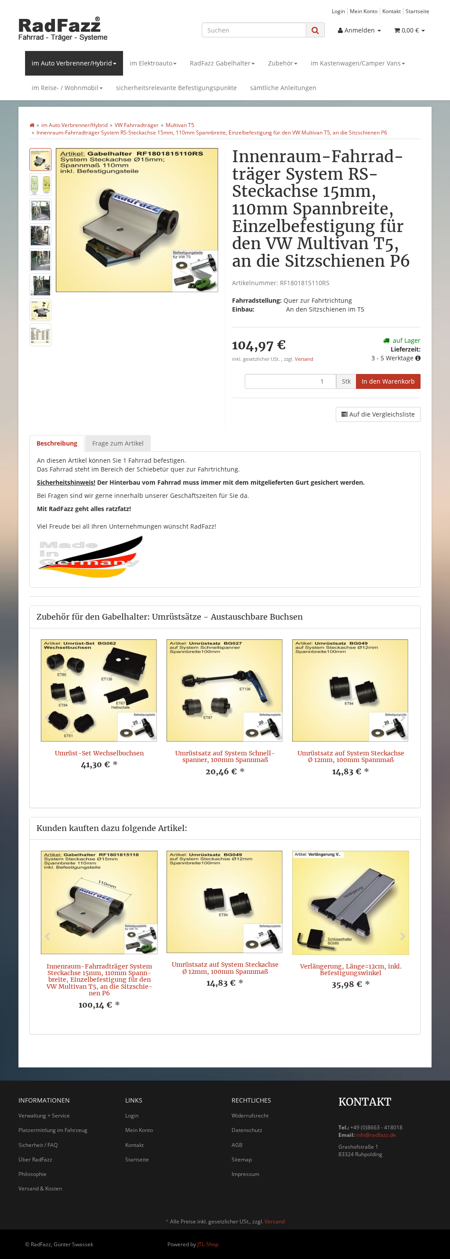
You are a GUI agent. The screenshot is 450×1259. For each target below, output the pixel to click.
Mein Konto (363, 11)
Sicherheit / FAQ (38, 1145)
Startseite (417, 11)
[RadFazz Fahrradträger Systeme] (82, 28)
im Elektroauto (151, 63)
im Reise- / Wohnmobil (65, 87)
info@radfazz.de (376, 1135)
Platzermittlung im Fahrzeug (52, 1130)
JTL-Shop (207, 1244)
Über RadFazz (35, 1159)
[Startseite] (31, 125)
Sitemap (242, 1159)
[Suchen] (315, 30)
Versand (304, 359)
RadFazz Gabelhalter (220, 63)
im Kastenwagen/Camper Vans (356, 63)
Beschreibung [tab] (56, 443)
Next (403, 718)
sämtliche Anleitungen (283, 87)
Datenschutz (247, 1130)
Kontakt (391, 11)
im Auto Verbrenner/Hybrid (72, 63)
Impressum (245, 1174)
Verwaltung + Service (44, 1115)
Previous (47, 718)
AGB (237, 1145)
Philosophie (32, 1174)
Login (338, 11)
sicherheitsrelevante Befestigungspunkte (176, 87)
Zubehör (280, 63)
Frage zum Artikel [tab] (118, 443)
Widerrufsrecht (250, 1115)
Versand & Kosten (40, 1188)
